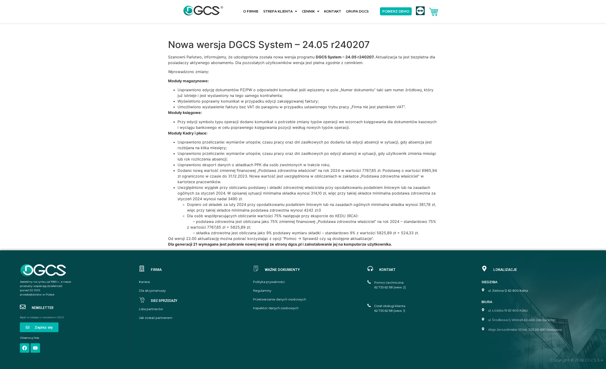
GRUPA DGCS (357, 11)
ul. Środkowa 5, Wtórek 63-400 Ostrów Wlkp (521, 320)
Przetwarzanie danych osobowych (279, 299)
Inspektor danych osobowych (276, 308)
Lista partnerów (151, 309)
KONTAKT (332, 11)
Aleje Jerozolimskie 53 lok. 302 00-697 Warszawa (525, 329)
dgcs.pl (295, 244)
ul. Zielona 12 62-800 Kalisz (508, 290)
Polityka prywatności (269, 281)
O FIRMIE (250, 11)
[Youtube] (35, 348)
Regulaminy (262, 290)
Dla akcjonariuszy (152, 290)
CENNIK (308, 11)
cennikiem (353, 62)
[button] (280, 11)
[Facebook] (24, 348)
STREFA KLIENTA (278, 11)
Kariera (144, 281)
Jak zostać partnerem (155, 317)
